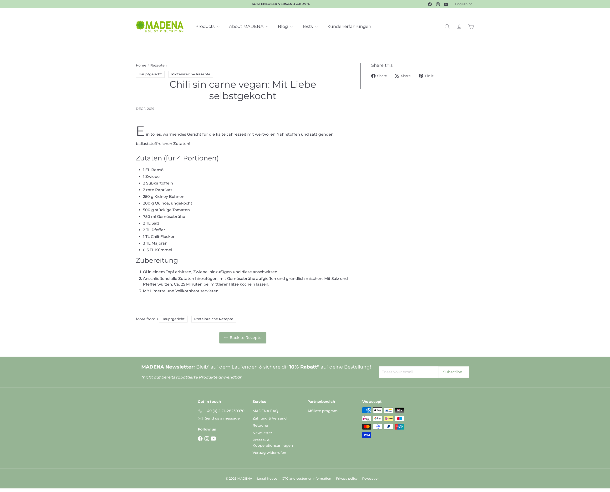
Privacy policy (346, 478)
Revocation (371, 478)
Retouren (261, 425)
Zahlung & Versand (270, 418)
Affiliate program (322, 411)
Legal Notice (267, 478)
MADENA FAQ (265, 411)
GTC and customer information (306, 478)
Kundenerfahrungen (349, 26)
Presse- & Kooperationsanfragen (273, 443)
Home (141, 65)
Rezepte (157, 65)
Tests (308, 26)
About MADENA (247, 26)
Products (205, 26)
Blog (283, 26)
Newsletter (262, 432)
